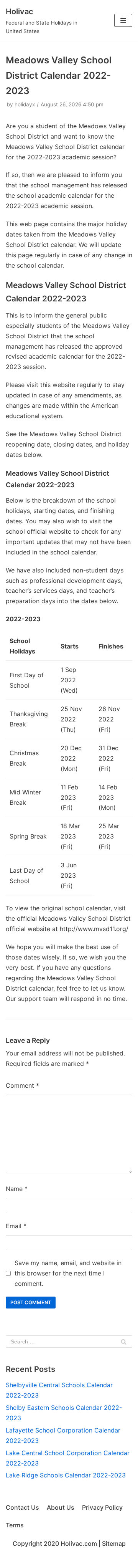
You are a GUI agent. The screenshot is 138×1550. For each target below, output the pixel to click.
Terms (15, 1525)
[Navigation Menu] (123, 20)
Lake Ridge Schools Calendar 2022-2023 (66, 1475)
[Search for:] (69, 1341)
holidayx (25, 104)
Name (17, 1189)
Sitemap (114, 1543)
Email (16, 1226)
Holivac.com (79, 1543)
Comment (22, 1085)
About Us (60, 1507)
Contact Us (22, 1507)
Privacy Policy (102, 1507)
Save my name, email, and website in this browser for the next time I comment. (68, 1273)
